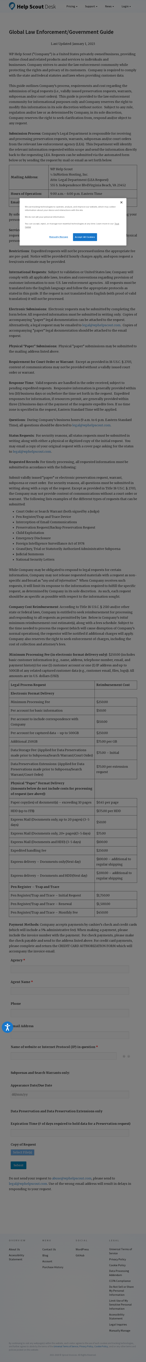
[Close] (121, 202)
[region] (73, 222)
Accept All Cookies (85, 237)
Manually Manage (58, 237)
